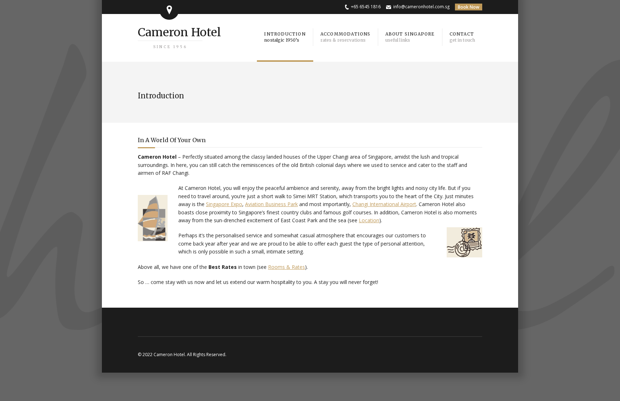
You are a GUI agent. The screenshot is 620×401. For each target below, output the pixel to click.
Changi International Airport (384, 204)
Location (369, 220)
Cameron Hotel (179, 37)
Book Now (468, 7)
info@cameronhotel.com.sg (421, 7)
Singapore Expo (224, 204)
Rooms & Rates (286, 267)
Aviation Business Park (271, 204)
